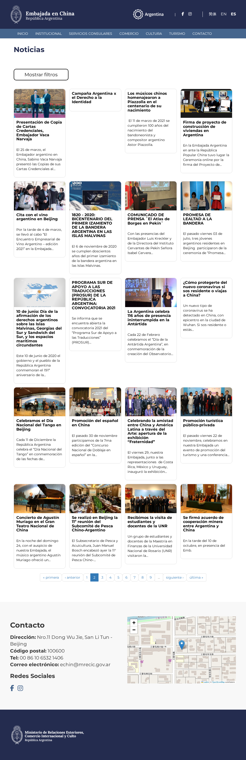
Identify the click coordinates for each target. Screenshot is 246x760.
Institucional (48, 33)
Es (233, 14)
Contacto (202, 33)
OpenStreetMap (218, 682)
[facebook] (183, 14)
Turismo (177, 33)
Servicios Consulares (90, 33)
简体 (212, 14)
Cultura (154, 33)
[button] (182, 645)
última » (196, 577)
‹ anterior (72, 577)
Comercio (129, 33)
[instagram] (190, 14)
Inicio (22, 33)
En (224, 14)
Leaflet (206, 682)
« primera (51, 577)
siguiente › (175, 577)
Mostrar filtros (41, 74)
